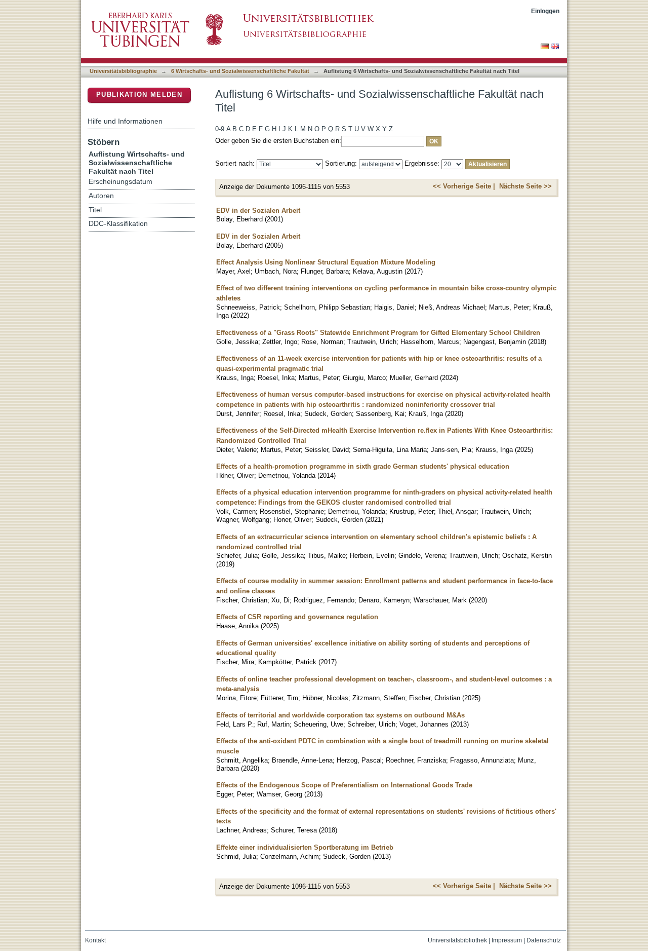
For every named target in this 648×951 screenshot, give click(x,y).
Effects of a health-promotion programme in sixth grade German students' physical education (362, 466)
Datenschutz (543, 940)
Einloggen (545, 11)
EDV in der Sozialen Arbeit (258, 210)
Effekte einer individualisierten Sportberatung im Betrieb (304, 847)
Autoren (101, 196)
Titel (95, 210)
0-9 (219, 129)
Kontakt (95, 940)
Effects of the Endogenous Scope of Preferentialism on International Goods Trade (344, 785)
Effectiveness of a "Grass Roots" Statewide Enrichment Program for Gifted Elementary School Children (378, 332)
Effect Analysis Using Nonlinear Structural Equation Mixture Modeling (325, 262)
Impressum (507, 940)
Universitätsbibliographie (123, 71)
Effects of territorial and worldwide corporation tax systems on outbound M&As (340, 715)
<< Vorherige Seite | (464, 186)
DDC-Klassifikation (118, 223)
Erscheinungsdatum (120, 181)
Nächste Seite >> (525, 186)
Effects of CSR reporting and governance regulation (297, 617)
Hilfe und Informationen (125, 121)
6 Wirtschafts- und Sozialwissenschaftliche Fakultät (240, 71)
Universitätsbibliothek (457, 940)
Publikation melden (139, 94)
